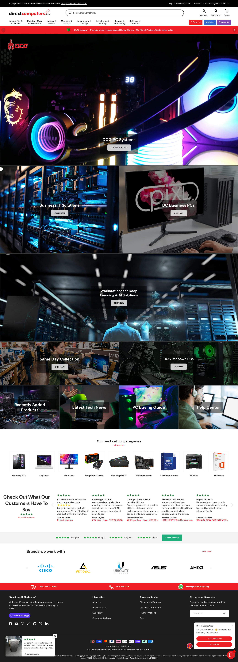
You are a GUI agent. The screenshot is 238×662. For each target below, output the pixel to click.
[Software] (219, 461)
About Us (96, 602)
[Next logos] (211, 568)
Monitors (69, 475)
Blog (170, 3)
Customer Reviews (101, 618)
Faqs (142, 618)
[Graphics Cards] (94, 461)
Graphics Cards (94, 475)
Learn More (59, 213)
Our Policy (97, 612)
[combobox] (125, 13)
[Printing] (194, 461)
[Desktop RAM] (119, 461)
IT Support (196, 22)
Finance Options (183, 3)
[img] (26, 514)
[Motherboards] (144, 461)
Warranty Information (150, 607)
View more (119, 445)
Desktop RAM (119, 475)
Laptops (44, 475)
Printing (194, 475)
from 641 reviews (26, 517)
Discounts (224, 22)
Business (209, 22)
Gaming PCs (19, 475)
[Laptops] (44, 461)
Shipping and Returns (150, 602)
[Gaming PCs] (19, 461)
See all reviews (172, 537)
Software (219, 475)
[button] (227, 13)
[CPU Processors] (169, 461)
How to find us (99, 607)
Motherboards (144, 475)
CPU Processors (169, 475)
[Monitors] (69, 461)
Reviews (198, 3)
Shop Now (178, 213)
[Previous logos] (27, 568)
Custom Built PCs (119, 147)
